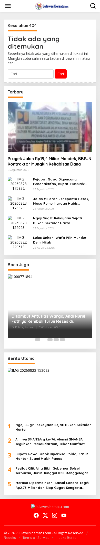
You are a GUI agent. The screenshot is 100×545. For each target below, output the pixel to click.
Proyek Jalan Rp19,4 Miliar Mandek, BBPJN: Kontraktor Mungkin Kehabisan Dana (50, 161)
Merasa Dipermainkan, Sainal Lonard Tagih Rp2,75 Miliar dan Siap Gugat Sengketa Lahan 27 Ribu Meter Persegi (52, 485)
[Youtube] (64, 515)
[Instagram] (54, 515)
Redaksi (10, 537)
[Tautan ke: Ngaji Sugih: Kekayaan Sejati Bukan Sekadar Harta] (18, 222)
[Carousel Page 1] (37, 339)
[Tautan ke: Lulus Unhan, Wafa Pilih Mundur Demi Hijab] (18, 241)
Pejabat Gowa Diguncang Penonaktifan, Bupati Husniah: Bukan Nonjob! (59, 181)
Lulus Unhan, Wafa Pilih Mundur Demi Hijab (59, 240)
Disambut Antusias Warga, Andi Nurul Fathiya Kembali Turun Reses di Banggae (48, 319)
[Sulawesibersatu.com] (51, 5)
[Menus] (8, 6)
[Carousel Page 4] (56, 339)
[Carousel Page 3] (50, 339)
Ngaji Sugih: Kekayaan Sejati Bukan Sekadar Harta (57, 220)
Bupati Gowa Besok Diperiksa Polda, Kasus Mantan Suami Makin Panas (51, 456)
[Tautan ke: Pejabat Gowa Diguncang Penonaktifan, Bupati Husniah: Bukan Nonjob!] (18, 183)
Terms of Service (36, 537)
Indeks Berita (66, 537)
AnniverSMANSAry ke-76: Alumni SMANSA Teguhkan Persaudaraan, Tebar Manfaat (50, 441)
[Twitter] (45, 515)
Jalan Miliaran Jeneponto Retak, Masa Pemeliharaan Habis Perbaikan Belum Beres (61, 201)
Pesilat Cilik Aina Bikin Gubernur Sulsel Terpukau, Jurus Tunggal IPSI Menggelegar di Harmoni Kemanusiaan (53, 470)
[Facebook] (36, 515)
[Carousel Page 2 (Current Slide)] (43, 339)
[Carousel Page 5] (62, 339)
